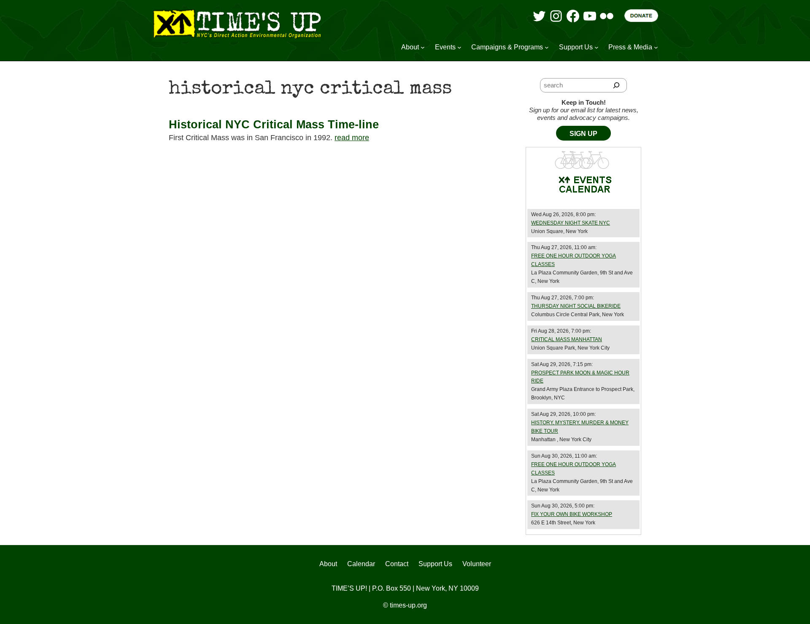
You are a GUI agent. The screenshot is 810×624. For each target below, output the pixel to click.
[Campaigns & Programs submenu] (547, 47)
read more (352, 137)
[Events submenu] (459, 47)
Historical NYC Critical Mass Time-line (274, 124)
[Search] (616, 85)
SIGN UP (583, 133)
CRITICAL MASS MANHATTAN (566, 339)
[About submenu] (423, 47)
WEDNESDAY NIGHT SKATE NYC (570, 223)
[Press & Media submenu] (656, 47)
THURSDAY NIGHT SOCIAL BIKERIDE (576, 306)
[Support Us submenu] (596, 47)
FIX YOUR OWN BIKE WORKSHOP (571, 514)
